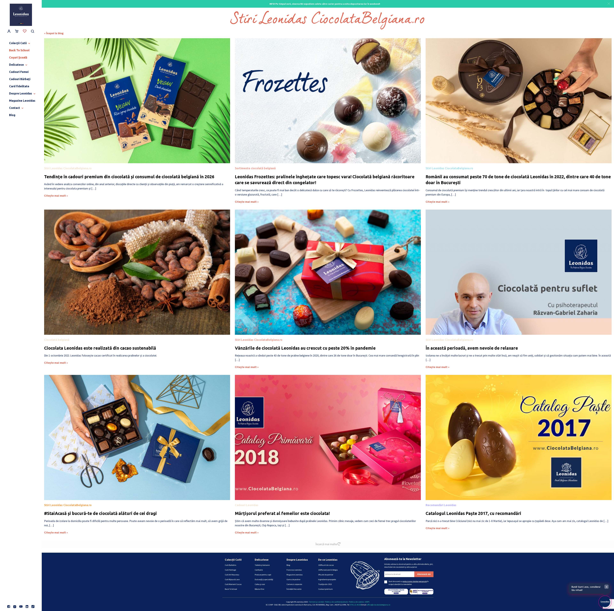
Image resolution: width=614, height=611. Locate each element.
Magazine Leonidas (295, 574)
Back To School (231, 589)
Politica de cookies (356, 602)
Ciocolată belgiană (56, 339)
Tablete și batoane (262, 565)
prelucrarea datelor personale (415, 581)
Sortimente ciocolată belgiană (255, 168)
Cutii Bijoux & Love (232, 579)
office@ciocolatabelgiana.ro (378, 604)
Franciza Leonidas (294, 570)
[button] (609, 3)
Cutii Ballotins (230, 565)
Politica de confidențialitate (336, 602)
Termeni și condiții (316, 602)
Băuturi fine (259, 589)
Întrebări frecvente (294, 589)
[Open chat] (605, 602)
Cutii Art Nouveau (232, 574)
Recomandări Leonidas (441, 505)
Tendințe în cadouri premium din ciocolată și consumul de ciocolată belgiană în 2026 (129, 176)
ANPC (367, 602)
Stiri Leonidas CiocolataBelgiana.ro (68, 168)
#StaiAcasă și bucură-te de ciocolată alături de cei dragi (100, 513)
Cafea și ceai (260, 584)
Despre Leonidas (297, 559)
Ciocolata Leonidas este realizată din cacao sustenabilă (100, 348)
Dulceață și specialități (264, 579)
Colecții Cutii (233, 559)
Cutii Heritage (230, 570)
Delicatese (261, 559)
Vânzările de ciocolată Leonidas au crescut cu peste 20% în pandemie (305, 348)
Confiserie (259, 570)
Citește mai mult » (56, 195)
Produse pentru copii (263, 574)
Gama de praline (293, 579)
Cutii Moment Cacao (233, 584)
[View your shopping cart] (17, 31)
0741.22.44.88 (355, 604)
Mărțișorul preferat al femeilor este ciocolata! (282, 513)
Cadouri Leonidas (246, 505)
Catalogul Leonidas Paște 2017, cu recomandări (473, 513)
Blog (288, 565)
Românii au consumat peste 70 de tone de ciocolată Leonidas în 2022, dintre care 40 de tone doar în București (518, 179)
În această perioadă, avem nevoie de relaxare (472, 348)
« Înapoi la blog (53, 33)
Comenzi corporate (294, 584)
